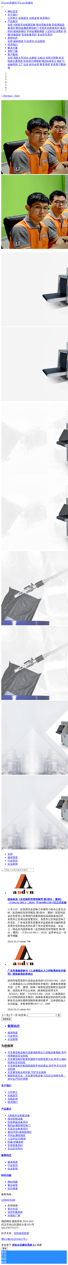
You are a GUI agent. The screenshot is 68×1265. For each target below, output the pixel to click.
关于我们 (6, 1085)
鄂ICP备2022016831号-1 (14, 1239)
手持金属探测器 (16, 1135)
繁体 (5, 1248)
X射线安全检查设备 (19, 1115)
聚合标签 (13, 1185)
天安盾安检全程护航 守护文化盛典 (27, 1072)
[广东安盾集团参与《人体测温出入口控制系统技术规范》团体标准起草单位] (23, 964)
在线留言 (13, 1095)
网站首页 (13, 11)
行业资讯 (13, 860)
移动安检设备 (15, 1118)
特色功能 (6, 1175)
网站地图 (13, 1182)
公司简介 (13, 1092)
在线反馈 (13, 1098)
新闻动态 (6, 1155)
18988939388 (8, 1200)
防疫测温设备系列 (18, 1122)
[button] (7, 95)
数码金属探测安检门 (19, 1125)
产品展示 (6, 1109)
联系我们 (13, 1102)
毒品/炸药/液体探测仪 (20, 1132)
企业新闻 (13, 864)
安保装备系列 (15, 1145)
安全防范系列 (15, 1148)
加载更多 (7, 1019)
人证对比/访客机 (17, 1138)
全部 (10, 24)
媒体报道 (13, 857)
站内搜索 (13, 1188)
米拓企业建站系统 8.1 (24, 1245)
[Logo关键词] (34, 3)
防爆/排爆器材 (15, 1142)
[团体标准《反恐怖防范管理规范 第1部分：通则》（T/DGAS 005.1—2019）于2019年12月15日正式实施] (23, 893)
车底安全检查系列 (18, 1128)
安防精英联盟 (21, 1233)
